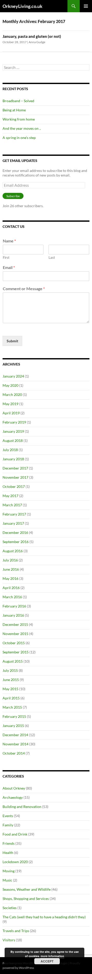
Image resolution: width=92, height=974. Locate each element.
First (6, 257)
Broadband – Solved (18, 101)
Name (9, 240)
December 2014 (15, 735)
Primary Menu (86, 6)
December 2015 (15, 624)
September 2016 (16, 541)
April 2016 (11, 587)
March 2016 (12, 597)
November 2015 (15, 633)
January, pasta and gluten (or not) (32, 36)
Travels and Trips (16, 931)
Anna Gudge (37, 42)
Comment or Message (24, 288)
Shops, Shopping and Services (26, 898)
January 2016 (13, 615)
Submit (12, 341)
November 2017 (15, 477)
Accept (47, 961)
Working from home (19, 119)
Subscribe (13, 196)
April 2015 (11, 698)
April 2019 (11, 413)
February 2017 (14, 514)
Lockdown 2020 (15, 862)
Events (8, 816)
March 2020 (12, 394)
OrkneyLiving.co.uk (22, 6)
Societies (10, 908)
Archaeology (13, 797)
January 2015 (13, 725)
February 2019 (14, 422)
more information (52, 956)
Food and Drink (15, 834)
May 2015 (10, 689)
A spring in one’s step (19, 137)
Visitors (9, 940)
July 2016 (10, 560)
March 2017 (12, 505)
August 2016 (13, 551)
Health (8, 852)
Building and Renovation (22, 806)
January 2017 (13, 523)
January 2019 (13, 431)
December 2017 (15, 468)
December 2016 (15, 532)
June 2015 (11, 679)
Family (8, 825)
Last (52, 257)
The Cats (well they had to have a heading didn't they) (44, 917)
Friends (9, 843)
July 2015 (10, 670)
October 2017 (14, 486)
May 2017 (10, 496)
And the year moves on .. (22, 128)
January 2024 (13, 376)
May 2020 (10, 385)
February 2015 (14, 716)
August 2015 (13, 661)
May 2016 (10, 578)
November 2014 (15, 744)
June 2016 (11, 569)
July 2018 (10, 450)
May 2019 (10, 404)
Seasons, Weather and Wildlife (27, 889)
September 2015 (16, 652)
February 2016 (14, 606)
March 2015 (12, 707)
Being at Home (14, 110)
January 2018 (13, 459)
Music (7, 880)
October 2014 (14, 753)
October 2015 (14, 643)
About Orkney (14, 788)
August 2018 (13, 440)
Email (9, 267)
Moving (9, 871)
